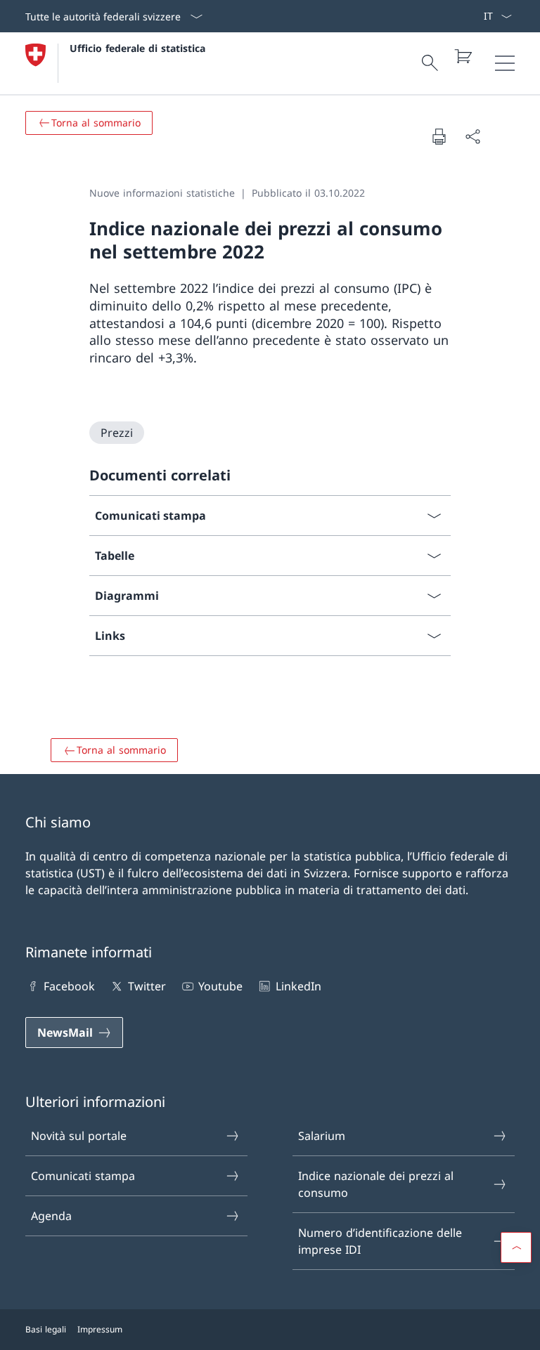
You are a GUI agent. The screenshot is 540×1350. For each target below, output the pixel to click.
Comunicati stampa (83, 1176)
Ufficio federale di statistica (137, 48)
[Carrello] (462, 56)
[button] (516, 1247)
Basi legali (45, 1329)
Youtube (220, 986)
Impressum (99, 1329)
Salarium (321, 1135)
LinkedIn (298, 986)
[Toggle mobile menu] (505, 63)
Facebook (69, 986)
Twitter (146, 986)
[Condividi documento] (472, 136)
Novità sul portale (79, 1135)
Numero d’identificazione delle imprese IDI (380, 1241)
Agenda (51, 1216)
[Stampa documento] (439, 136)
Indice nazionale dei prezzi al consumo (376, 1184)
